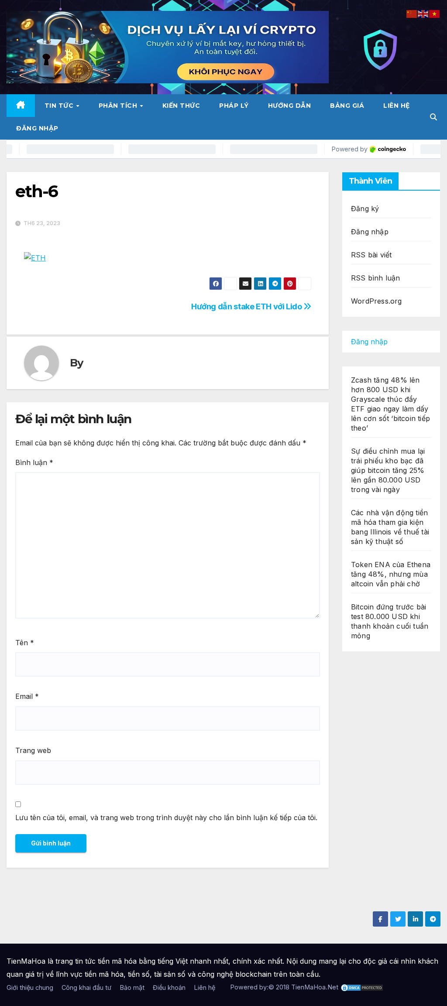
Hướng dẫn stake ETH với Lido (247, 306)
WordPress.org (376, 301)
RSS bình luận (375, 278)
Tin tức (60, 105)
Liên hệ (396, 105)
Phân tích (119, 105)
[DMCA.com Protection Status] (362, 987)
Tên (24, 642)
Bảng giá (347, 105)
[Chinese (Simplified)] (412, 13)
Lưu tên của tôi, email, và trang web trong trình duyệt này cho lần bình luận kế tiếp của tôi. (166, 817)
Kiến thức (181, 105)
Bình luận (34, 462)
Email (27, 696)
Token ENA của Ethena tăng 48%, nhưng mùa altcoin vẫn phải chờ (390, 574)
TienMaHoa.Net (314, 987)
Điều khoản (169, 987)
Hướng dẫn (289, 105)
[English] (423, 13)
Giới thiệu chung (30, 987)
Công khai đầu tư (86, 987)
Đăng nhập (37, 128)
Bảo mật (132, 987)
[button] (433, 117)
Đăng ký (365, 208)
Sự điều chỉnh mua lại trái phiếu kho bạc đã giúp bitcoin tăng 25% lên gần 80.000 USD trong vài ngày (388, 470)
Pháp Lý (234, 105)
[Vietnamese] (434, 13)
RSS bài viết (371, 254)
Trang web (33, 750)
